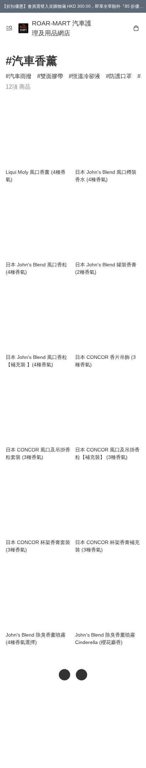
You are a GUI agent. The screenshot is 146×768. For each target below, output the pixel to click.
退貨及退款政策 (78, 738)
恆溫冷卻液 (86, 76)
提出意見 (73, 752)
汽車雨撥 (20, 76)
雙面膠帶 (51, 76)
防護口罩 (120, 76)
